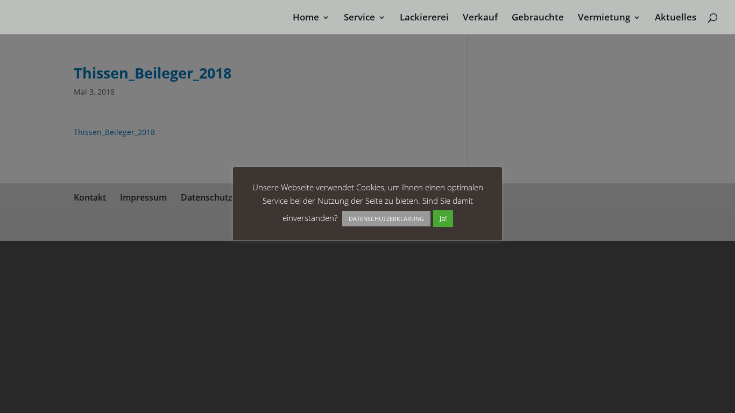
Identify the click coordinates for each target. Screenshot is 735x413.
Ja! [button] (443, 218)
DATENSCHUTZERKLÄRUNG (386, 219)
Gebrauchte (538, 18)
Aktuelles (675, 18)
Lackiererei (424, 18)
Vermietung (604, 18)
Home (306, 18)
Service (359, 18)
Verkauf (480, 18)
